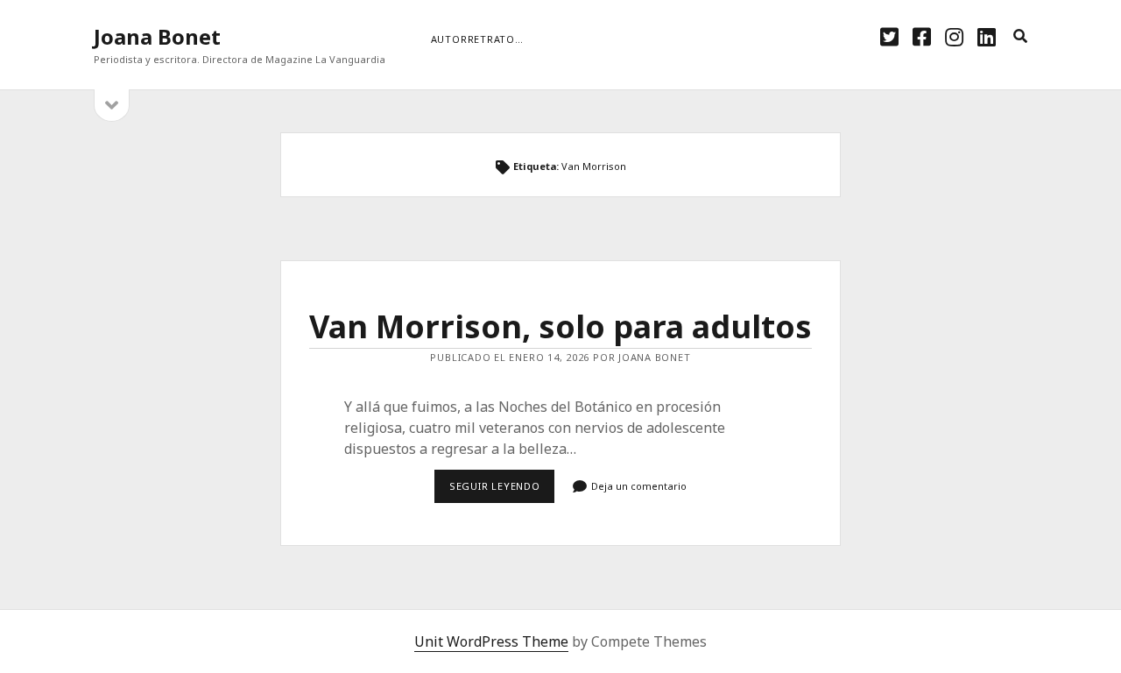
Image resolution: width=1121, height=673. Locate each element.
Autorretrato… (477, 39)
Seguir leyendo (501, 490)
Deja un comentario (639, 485)
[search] (1020, 37)
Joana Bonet (157, 36)
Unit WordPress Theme (491, 641)
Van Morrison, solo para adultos (560, 326)
